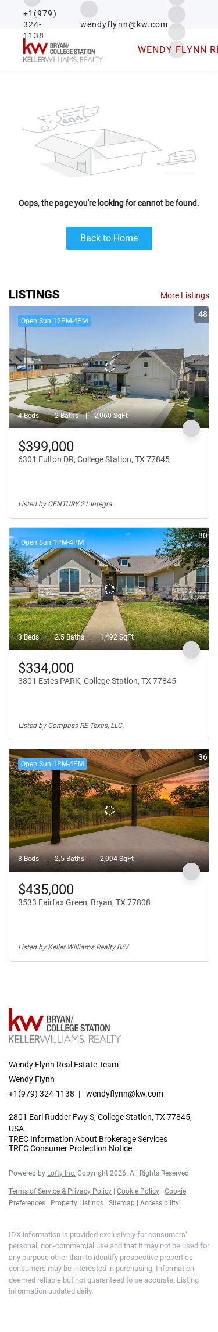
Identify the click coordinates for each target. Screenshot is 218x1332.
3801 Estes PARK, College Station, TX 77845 (97, 680)
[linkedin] (38, 1309)
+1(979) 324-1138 (41, 1093)
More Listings (184, 295)
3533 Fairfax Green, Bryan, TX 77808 (84, 902)
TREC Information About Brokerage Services (88, 1139)
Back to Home (109, 238)
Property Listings (77, 1203)
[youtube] (84, 1309)
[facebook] (14, 1309)
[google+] (107, 1309)
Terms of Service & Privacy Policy (60, 1191)
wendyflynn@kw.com (124, 1093)
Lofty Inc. (61, 1173)
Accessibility (159, 1203)
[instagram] (176, 13)
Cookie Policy (138, 1191)
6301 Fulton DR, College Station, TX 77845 (94, 459)
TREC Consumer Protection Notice (70, 1148)
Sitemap (122, 1203)
